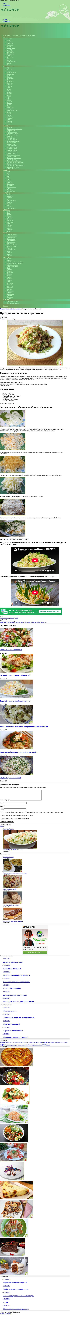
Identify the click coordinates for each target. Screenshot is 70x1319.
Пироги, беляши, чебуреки (15, 262)
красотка (3, 618)
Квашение (10, 207)
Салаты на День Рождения (15, 162)
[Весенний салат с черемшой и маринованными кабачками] (16, 723)
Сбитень (9, 179)
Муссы (9, 223)
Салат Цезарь (11, 159)
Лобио (9, 106)
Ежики (9, 90)
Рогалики (10, 272)
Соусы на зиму (11, 240)
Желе (8, 213)
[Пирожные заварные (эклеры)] (12, 920)
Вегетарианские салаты (14, 129)
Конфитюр (10, 196)
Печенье (9, 269)
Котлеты (9, 101)
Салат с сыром (11, 156)
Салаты (6, 126)
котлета (34, 1042)
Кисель (9, 181)
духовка (12, 1042)
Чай (8, 173)
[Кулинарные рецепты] (9, 16)
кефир (30, 1042)
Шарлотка (10, 287)
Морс (8, 177)
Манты (9, 109)
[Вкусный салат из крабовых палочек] (16, 697)
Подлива (9, 121)
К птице (9, 252)
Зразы (9, 95)
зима (21, 1042)
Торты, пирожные (12, 265)
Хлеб (8, 268)
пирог (2, 1045)
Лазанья (9, 103)
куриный (42, 1042)
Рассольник (10, 52)
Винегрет (10, 127)
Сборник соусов (12, 234)
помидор (15, 1045)
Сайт (1, 809)
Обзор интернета (12, 301)
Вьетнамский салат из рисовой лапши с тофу (18, 752)
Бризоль (9, 80)
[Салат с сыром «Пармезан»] (15, 1104)
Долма (9, 89)
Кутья (8, 219)
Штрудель (10, 286)
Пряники (9, 280)
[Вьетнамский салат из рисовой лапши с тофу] (16, 749)
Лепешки (10, 278)
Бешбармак (10, 74)
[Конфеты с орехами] (12, 1180)
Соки (8, 188)
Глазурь (9, 295)
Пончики (9, 292)
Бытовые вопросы (13, 303)
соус (33, 1045)
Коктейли (10, 190)
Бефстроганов (11, 72)
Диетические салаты (13, 141)
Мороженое (10, 222)
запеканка (17, 1042)
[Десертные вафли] (16, 1218)
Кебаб (9, 100)
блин (1, 1042)
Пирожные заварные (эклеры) (13, 921)
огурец (60, 1042)
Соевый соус (11, 237)
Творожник (10, 294)
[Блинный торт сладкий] (12, 1256)
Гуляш (9, 87)
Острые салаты (12, 147)
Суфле (9, 298)
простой (19, 1045)
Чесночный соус (12, 245)
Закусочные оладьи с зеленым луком (15, 873)
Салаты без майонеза (14, 161)
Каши (8, 98)
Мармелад (10, 220)
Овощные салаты (12, 145)
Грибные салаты (12, 132)
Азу (8, 67)
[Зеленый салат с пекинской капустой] (16, 672)
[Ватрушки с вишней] (12, 887)
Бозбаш (9, 38)
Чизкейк (9, 284)
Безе (8, 211)
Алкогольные (11, 191)
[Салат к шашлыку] (14, 1085)
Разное (6, 300)
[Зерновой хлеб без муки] (12, 903)
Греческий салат (12, 130)
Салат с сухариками (13, 155)
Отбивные (10, 113)
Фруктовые (10, 184)
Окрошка (9, 49)
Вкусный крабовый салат (10, 778)
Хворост (9, 271)
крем (38, 1042)
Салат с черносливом (14, 158)
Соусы (5, 232)
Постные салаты (12, 148)
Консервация (11, 208)
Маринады (10, 243)
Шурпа (9, 63)
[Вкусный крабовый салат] (16, 774)
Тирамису (10, 229)
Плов (8, 119)
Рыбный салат (11, 138)
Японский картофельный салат (13, 849)
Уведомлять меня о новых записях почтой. (15, 818)
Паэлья (9, 116)
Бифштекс (10, 78)
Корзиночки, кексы (12, 266)
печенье (65, 1042)
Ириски (9, 216)
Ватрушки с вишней (9, 889)
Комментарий (4, 800)
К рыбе (9, 254)
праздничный (10, 618)
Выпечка (6, 257)
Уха (8, 58)
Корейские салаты (12, 133)
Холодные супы (12, 61)
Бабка (9, 71)
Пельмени (10, 118)
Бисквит (9, 275)
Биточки (9, 77)
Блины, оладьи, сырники (14, 263)
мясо (57, 1042)
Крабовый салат (12, 135)
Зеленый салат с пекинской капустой (15, 675)
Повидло (9, 197)
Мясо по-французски (13, 110)
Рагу (8, 124)
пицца (11, 1045)
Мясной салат (11, 136)
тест (41, 1045)
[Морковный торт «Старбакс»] (14, 1275)
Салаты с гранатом (13, 167)
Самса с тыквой (8, 857)
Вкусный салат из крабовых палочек (15, 701)
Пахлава (9, 277)
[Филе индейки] (14, 1237)
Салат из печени (12, 152)
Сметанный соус (12, 236)
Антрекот (10, 69)
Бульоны (9, 42)
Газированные (11, 187)
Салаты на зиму (12, 164)
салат (16, 618)
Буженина (10, 81)
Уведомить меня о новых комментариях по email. (17, 815)
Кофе (8, 174)
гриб (8, 1042)
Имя (2, 803)
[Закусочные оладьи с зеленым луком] (12, 871)
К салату (9, 255)
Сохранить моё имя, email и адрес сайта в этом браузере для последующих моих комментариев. (33, 812)
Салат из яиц (11, 144)
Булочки (9, 274)
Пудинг (9, 226)
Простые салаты (12, 150)
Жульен (9, 93)
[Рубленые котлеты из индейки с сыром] (14, 1123)
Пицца (9, 281)
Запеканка (10, 291)
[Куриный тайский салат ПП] (14, 1142)
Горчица (9, 248)
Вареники (10, 83)
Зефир (9, 214)
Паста (9, 115)
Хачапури (10, 283)
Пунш (8, 171)
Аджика (9, 203)
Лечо (8, 199)
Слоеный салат (12, 168)
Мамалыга (10, 107)
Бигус (8, 75)
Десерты (6, 210)
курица (46, 1042)
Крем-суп (10, 45)
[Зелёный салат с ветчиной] (16, 646)
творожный (37, 1045)
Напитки (6, 170)
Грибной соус (11, 249)
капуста (26, 1042)
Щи (8, 64)
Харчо (9, 60)
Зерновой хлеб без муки (11, 905)
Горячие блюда (9, 66)
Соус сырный (11, 239)
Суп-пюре (10, 57)
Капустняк (10, 43)
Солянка (9, 55)
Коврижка (10, 297)
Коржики (9, 260)
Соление (9, 202)
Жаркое (9, 92)
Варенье (9, 194)
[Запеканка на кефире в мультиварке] (16, 1199)
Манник (9, 289)
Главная (2, 309)
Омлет (9, 112)
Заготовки (7, 193)
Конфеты (10, 217)
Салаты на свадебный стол (15, 165)
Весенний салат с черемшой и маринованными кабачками (24, 726)
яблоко (48, 1045)
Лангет (9, 104)
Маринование (11, 200)
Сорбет (9, 228)
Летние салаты (11, 142)
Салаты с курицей (12, 139)
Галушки (9, 84)
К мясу (9, 251)
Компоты (9, 182)
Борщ (8, 40)
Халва (9, 231)
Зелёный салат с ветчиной (11, 650)
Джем (8, 205)
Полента (9, 122)
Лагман (9, 46)
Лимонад (10, 185)
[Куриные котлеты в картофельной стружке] (13, 1161)
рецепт (23, 1045)
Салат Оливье (11, 153)
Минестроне (11, 48)
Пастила (9, 225)
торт (44, 1045)
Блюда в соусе (11, 246)
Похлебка (10, 51)
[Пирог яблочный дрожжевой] (16, 1065)
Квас (8, 176)
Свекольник (10, 54)
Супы (5, 37)
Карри (9, 97)
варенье (4, 1042)
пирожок (8, 1045)
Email (2, 806)
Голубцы (9, 86)
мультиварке (52, 1042)
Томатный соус (11, 242)
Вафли (9, 258)
